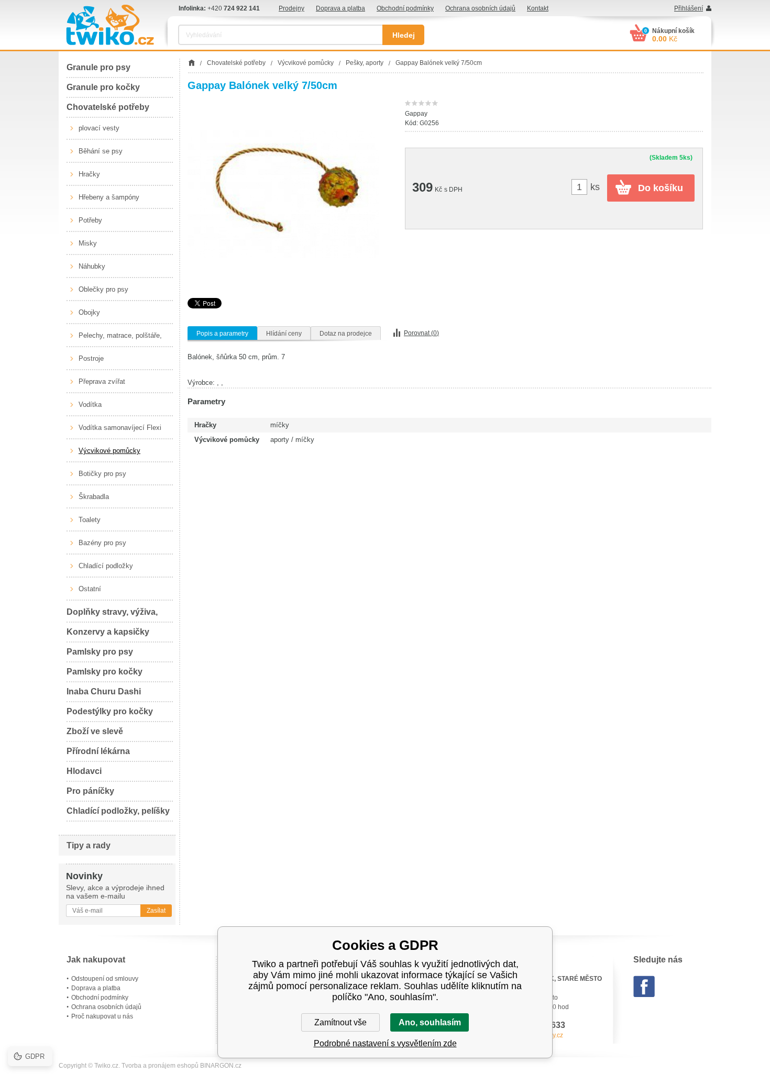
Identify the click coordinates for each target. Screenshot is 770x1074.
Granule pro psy (98, 67)
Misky (88, 243)
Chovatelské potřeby (108, 107)
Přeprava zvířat (102, 381)
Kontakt (537, 8)
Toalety (90, 520)
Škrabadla (94, 497)
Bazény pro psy (102, 543)
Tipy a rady (89, 845)
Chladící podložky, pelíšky (118, 810)
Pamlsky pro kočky (104, 671)
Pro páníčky (90, 791)
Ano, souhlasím (430, 1022)
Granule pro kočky (103, 87)
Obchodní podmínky (405, 8)
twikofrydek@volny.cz (532, 1035)
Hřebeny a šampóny (109, 197)
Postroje (91, 358)
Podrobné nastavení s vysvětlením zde (385, 1043)
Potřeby (90, 220)
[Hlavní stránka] (191, 63)
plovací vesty (99, 128)
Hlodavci (84, 771)
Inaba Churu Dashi (104, 691)
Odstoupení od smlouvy (104, 978)
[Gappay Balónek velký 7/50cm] (283, 194)
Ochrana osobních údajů (480, 8)
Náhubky (92, 266)
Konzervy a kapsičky (108, 631)
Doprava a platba (340, 8)
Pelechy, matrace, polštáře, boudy (120, 339)
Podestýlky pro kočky (110, 711)
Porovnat (421, 333)
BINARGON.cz (220, 1065)
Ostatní (90, 589)
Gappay (416, 113)
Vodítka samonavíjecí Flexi (120, 427)
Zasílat (156, 910)
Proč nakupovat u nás (102, 1016)
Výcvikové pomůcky (109, 451)
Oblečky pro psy (103, 289)
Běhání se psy (101, 151)
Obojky (89, 312)
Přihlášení (688, 8)
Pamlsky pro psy (100, 651)
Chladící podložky (106, 566)
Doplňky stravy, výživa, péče (112, 615)
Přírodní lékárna (98, 751)
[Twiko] (110, 25)
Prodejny (291, 8)
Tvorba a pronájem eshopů (160, 1065)
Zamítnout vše (340, 1022)
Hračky (89, 174)
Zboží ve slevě (95, 731)
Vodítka (90, 404)
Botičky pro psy (102, 474)
